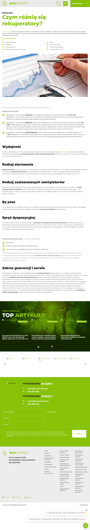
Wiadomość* (51, 412)
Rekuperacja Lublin (81, 472)
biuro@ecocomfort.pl (37, 389)
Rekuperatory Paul (66, 472)
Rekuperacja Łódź (81, 469)
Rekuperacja (48, 464)
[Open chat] (85, 525)
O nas (46, 451)
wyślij (78, 433)
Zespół (46, 469)
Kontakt (47, 453)
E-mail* (6, 424)
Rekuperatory (6, 31)
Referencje (48, 455)
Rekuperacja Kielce (81, 467)
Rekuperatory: (64, 457)
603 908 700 (33, 392)
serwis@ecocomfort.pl (38, 401)
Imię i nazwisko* (9, 412)
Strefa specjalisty (50, 467)
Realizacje (47, 462)
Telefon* (6, 418)
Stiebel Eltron (64, 455)
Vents (61, 486)
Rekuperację (63, 152)
